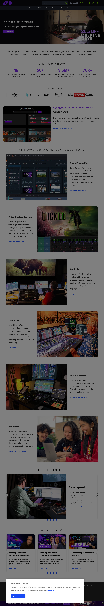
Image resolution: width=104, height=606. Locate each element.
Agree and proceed (18, 596)
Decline (29, 596)
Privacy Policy (50, 590)
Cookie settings (40, 596)
